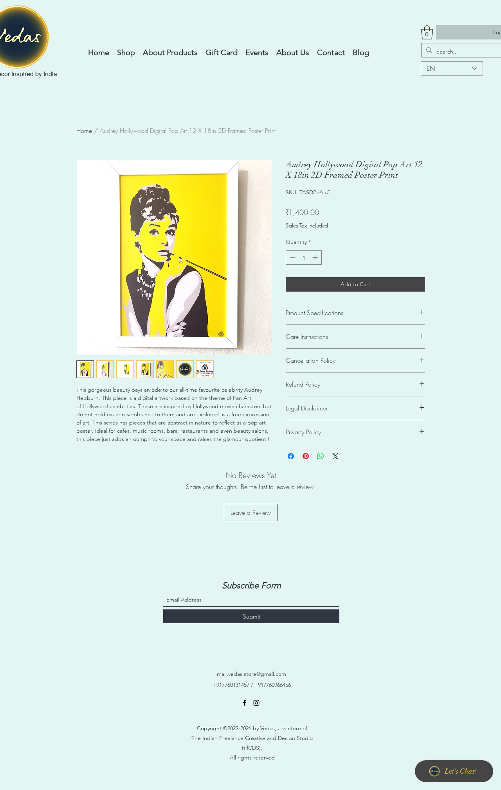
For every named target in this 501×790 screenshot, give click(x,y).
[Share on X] (335, 456)
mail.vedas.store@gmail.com (251, 673)
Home (84, 130)
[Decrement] (292, 257)
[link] (427, 32)
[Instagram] (256, 703)
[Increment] (316, 257)
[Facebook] (245, 703)
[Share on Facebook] (291, 456)
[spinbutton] (304, 257)
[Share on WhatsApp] (320, 456)
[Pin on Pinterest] (305, 456)
